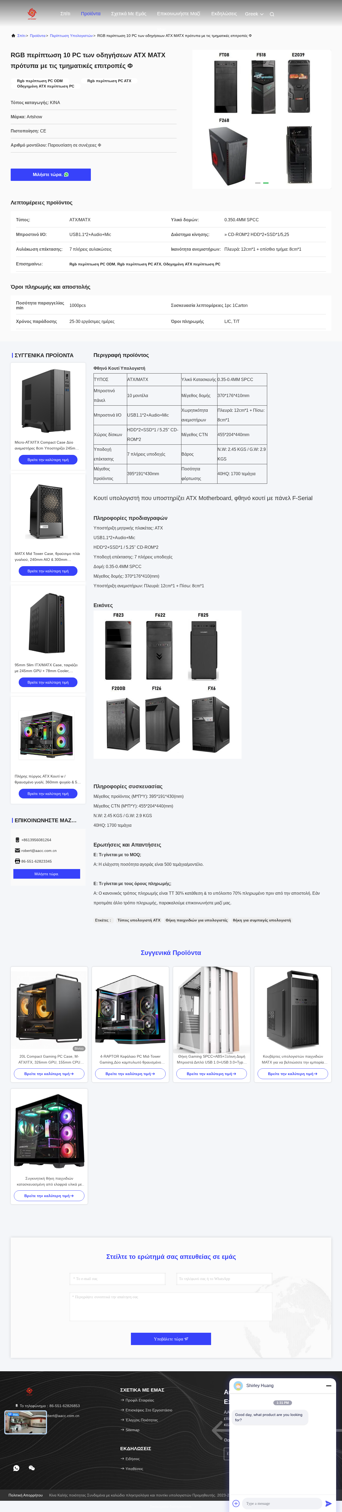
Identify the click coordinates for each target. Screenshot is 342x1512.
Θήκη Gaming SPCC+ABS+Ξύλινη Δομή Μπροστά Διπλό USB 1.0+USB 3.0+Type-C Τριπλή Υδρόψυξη (212, 1059)
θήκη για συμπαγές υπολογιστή (262, 920)
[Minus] (328, 1385)
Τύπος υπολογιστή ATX (139, 920)
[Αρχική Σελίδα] (32, 13)
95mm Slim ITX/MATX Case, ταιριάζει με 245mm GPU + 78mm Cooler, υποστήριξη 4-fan (46, 671)
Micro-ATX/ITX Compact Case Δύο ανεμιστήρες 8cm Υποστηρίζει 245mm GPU (47, 448)
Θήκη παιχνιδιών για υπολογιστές (197, 920)
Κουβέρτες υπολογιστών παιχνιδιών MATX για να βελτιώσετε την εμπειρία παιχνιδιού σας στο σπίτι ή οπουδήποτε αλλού (293, 1059)
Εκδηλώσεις (224, 13)
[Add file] (236, 1503)
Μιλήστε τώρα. (48, 174)
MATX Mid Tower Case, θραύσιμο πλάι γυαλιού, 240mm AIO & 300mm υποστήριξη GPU (47, 559)
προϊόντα (37, 35)
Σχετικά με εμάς (128, 13)
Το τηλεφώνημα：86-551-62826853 (49, 1406)
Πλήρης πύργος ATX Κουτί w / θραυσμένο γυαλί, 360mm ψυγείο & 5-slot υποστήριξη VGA (47, 782)
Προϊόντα (90, 13)
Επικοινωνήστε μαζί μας (178, 16)
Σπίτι (65, 13)
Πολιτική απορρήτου (26, 1495)
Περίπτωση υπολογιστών (71, 35)
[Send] (328, 1503)
